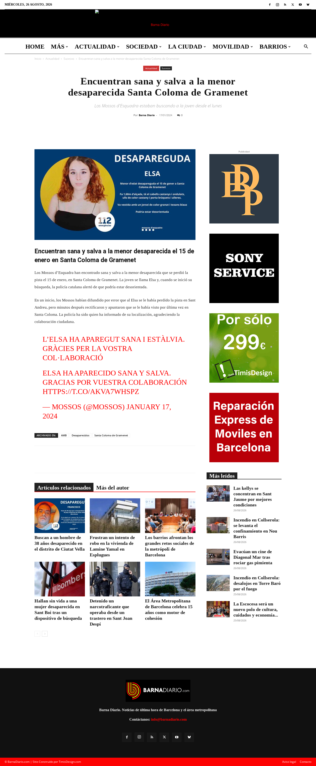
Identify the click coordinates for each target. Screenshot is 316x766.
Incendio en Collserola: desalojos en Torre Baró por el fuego (257, 583)
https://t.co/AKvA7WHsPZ (91, 391)
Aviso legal (289, 762)
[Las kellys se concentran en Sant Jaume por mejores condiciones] (218, 493)
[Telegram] (187, 133)
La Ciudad (185, 46)
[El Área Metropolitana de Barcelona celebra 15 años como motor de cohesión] (170, 579)
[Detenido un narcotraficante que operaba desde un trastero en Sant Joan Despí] (115, 579)
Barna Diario (147, 115)
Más (57, 46)
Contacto (305, 762)
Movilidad (231, 46)
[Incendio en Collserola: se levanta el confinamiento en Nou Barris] (218, 525)
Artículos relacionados (64, 488)
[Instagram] (277, 4)
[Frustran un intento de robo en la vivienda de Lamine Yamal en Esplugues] (115, 515)
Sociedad (142, 46)
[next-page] (45, 634)
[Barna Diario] (158, 25)
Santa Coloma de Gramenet (111, 435)
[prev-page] (37, 634)
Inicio (37, 59)
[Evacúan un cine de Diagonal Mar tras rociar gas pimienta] (218, 557)
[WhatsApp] (177, 133)
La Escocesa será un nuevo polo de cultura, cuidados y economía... (255, 609)
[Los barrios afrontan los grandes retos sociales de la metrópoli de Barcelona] (170, 515)
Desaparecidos (80, 435)
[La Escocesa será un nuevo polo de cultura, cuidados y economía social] (218, 609)
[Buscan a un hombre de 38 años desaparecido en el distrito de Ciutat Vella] (59, 515)
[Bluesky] (307, 4)
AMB (64, 435)
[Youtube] (300, 4)
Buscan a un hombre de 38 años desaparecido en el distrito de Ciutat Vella (59, 543)
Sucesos (69, 59)
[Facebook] (269, 4)
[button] (305, 47)
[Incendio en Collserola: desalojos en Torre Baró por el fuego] (218, 583)
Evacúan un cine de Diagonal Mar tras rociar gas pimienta (252, 557)
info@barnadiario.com (169, 719)
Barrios (273, 46)
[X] (292, 4)
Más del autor (112, 488)
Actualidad (95, 46)
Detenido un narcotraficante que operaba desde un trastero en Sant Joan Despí (111, 612)
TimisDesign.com (70, 762)
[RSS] (285, 4)
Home (34, 46)
